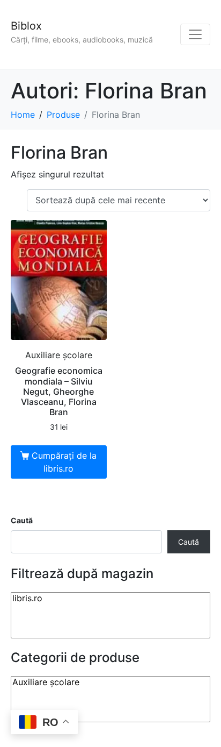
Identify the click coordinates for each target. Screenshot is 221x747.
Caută (22, 520)
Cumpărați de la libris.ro (64, 462)
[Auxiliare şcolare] (110, 682)
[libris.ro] (110, 598)
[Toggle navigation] (195, 34)
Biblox (26, 25)
